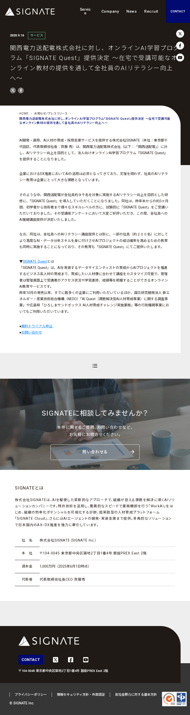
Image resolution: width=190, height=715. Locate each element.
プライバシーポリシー (31, 694)
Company (110, 11)
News (131, 11)
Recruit (151, 11)
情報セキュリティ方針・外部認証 (81, 694)
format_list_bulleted (95, 366)
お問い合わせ (31, 332)
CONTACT (177, 11)
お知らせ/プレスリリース (51, 113)
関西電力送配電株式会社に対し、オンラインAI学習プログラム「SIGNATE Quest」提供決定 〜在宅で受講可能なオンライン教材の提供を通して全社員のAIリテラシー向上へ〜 (94, 121)
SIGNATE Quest (35, 261)
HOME (23, 113)
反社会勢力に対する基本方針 (136, 694)
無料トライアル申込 (36, 326)
